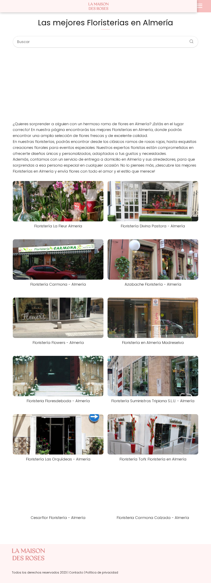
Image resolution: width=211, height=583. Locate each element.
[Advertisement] (105, 85)
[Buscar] (190, 40)
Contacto (76, 572)
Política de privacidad (102, 572)
